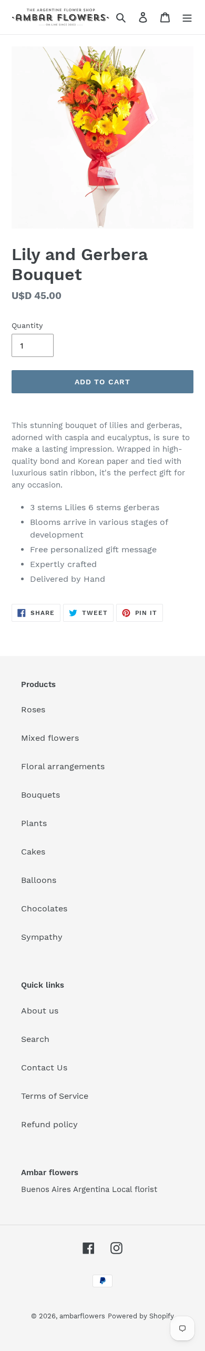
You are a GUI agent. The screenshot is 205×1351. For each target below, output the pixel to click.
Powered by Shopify (141, 1316)
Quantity (27, 325)
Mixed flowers (50, 738)
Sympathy (42, 937)
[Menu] (187, 16)
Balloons (38, 880)
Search (35, 1039)
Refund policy (49, 1124)
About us (39, 1011)
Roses (33, 709)
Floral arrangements (63, 766)
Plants (34, 823)
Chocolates (44, 908)
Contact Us (44, 1067)
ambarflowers (82, 1316)
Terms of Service (54, 1096)
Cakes (33, 852)
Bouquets (40, 795)
